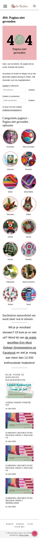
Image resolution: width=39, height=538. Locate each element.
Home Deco (10, 214)
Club (30, 524)
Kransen (28, 236)
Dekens (10, 191)
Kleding (28, 214)
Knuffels (10, 236)
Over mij (19, 527)
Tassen (28, 304)
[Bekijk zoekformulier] (34, 6)
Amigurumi (10, 169)
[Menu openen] (5, 6)
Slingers (10, 304)
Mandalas (29, 259)
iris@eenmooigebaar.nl (12, 110)
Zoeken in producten (11, 96)
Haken (10, 524)
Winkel (20, 524)
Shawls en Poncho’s (28, 282)
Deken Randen (28, 191)
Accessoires (10, 146)
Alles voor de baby (28, 146)
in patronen (10, 86)
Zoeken (5, 86)
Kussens (10, 259)
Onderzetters (10, 282)
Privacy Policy (24, 535)
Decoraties (28, 169)
